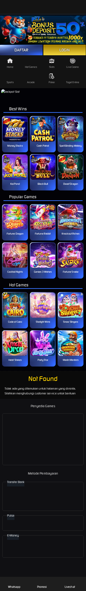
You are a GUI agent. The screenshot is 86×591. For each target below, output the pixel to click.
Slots (51, 67)
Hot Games (31, 67)
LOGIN (64, 50)
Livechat (70, 586)
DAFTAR (21, 50)
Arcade (31, 82)
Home (10, 67)
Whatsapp (14, 586)
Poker (52, 82)
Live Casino (72, 67)
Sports (10, 82)
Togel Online (72, 82)
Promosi (42, 586)
